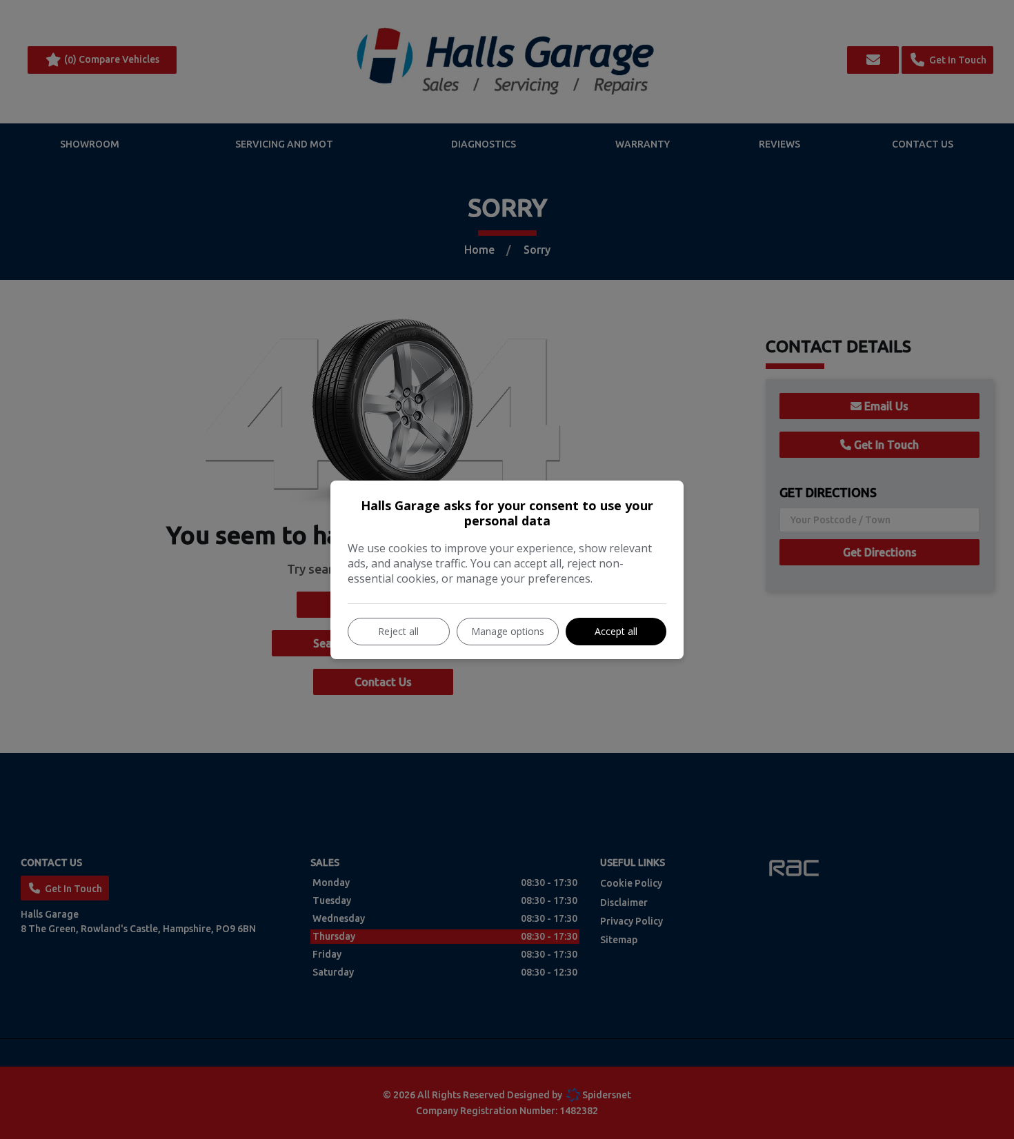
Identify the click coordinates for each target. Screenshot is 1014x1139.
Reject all (398, 631)
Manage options (507, 631)
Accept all (616, 631)
